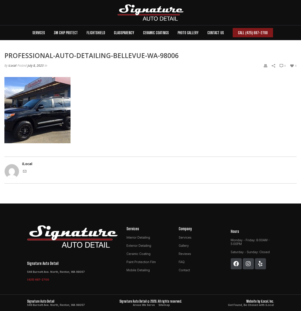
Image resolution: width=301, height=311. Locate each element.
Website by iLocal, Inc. (260, 301)
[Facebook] (236, 263)
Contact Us (215, 32)
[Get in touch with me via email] (24, 170)
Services (38, 32)
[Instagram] (248, 263)
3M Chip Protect (66, 32)
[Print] (265, 65)
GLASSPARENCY (124, 32)
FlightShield (96, 32)
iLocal (12, 65)
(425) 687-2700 (38, 279)
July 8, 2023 (36, 65)
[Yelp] (260, 263)
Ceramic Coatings (156, 32)
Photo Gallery (188, 32)
